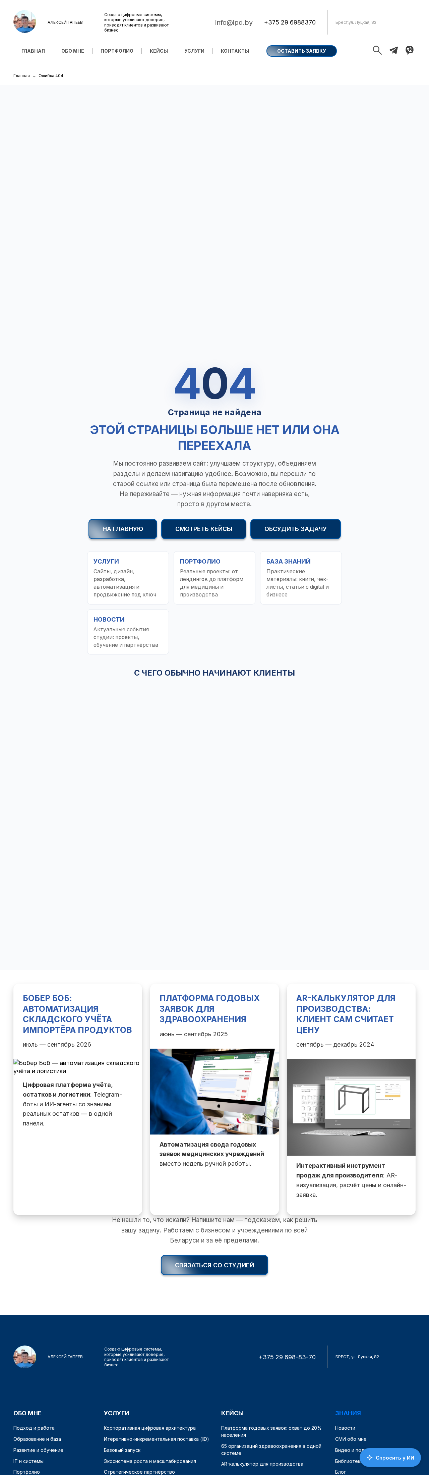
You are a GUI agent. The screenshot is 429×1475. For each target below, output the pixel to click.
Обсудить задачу (295, 528)
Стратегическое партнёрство (139, 1472)
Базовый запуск (122, 1450)
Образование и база (37, 1439)
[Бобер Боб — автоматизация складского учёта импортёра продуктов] (77, 1099)
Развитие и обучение (38, 1450)
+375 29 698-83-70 (287, 1357)
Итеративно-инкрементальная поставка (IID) (156, 1439)
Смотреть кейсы (203, 528)
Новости (345, 1428)
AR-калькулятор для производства (262, 1464)
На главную (123, 528)
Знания (348, 1413)
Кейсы (159, 51)
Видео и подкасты (356, 1450)
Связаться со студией (214, 1265)
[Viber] (410, 51)
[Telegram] (393, 51)
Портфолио (117, 51)
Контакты (235, 51)
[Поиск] (377, 51)
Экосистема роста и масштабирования (150, 1461)
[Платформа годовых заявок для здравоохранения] (214, 1099)
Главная (33, 51)
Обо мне (72, 51)
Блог (340, 1472)
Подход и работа (34, 1428)
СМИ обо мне (351, 1439)
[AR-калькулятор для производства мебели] (351, 1099)
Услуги (194, 51)
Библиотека (349, 1461)
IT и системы (28, 1461)
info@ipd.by (234, 22)
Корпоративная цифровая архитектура (150, 1428)
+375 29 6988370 (290, 22)
